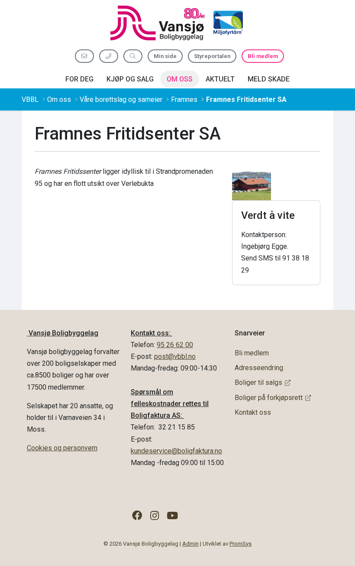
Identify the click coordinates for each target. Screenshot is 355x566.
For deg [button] (79, 79)
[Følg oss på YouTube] (172, 516)
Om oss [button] (180, 79)
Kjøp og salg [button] (130, 79)
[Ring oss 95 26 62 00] (108, 56)
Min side (165, 56)
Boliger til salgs (258, 382)
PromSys (240, 543)
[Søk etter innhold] (132, 56)
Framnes (184, 99)
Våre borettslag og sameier (121, 99)
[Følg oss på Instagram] (154, 516)
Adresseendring (259, 368)
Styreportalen (212, 56)
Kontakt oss (253, 412)
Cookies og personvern (62, 448)
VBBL (30, 99)
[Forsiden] (157, 22)
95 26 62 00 (175, 345)
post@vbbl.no (175, 356)
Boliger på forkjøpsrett (269, 398)
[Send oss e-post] (84, 56)
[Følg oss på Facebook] (137, 516)
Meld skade (269, 79)
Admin (190, 543)
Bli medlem (263, 56)
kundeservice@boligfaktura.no (176, 451)
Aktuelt (220, 79)
